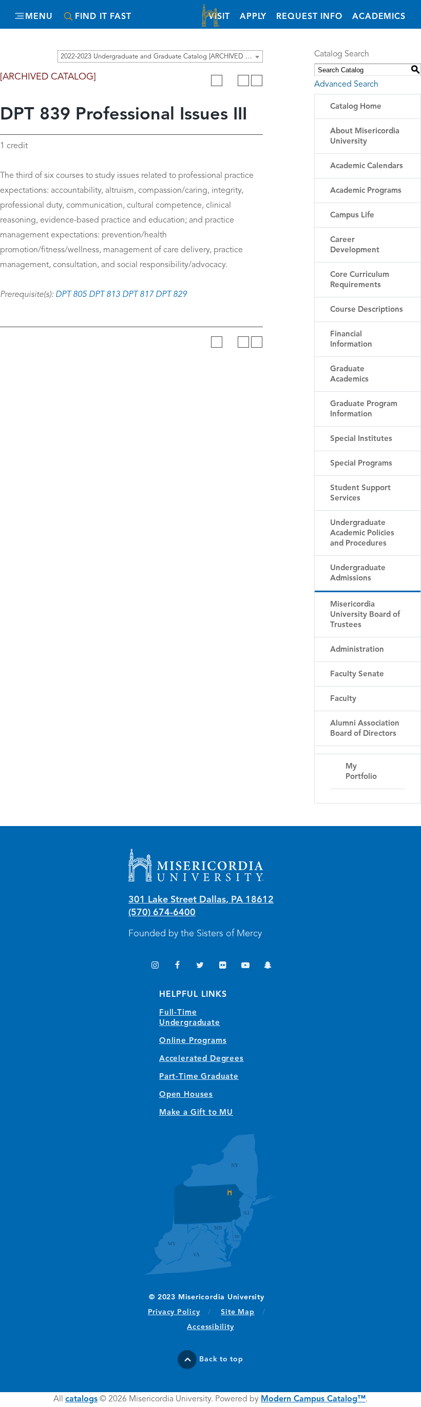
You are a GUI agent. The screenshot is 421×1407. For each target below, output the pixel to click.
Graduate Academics (349, 375)
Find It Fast (103, 17)
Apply (253, 17)
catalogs (81, 1399)
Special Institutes (361, 439)
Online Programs (192, 1041)
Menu (38, 17)
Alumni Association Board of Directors (364, 729)
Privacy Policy (179, 1312)
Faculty (343, 699)
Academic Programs (365, 191)
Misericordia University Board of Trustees (365, 615)
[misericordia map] (210, 1204)
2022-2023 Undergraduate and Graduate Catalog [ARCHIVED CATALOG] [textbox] (161, 56)
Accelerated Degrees (201, 1059)
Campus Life (352, 215)
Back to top (221, 1359)
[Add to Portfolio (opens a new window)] (216, 80)
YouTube (245, 966)
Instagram (155, 966)
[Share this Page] (230, 80)
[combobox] (160, 56)
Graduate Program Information (363, 409)
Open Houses (186, 1095)
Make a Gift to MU (196, 1113)
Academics (379, 17)
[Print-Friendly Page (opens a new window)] (243, 80)
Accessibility (210, 1327)
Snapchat (268, 966)
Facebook (177, 966)
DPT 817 (138, 295)
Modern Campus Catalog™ (313, 1399)
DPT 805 (71, 295)
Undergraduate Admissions (358, 573)
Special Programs (361, 464)
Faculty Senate (357, 674)
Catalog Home (355, 107)
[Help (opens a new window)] (256, 80)
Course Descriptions (366, 310)
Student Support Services (360, 493)
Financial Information (351, 340)
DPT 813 (104, 295)
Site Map (237, 1312)
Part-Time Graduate (199, 1077)
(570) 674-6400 (162, 912)
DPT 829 (171, 295)
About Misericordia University (364, 137)
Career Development (354, 245)
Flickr (223, 966)
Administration (357, 650)
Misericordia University (210, 16)
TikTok (132, 966)
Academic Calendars (366, 166)
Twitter (200, 966)
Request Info (309, 16)
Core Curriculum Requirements (359, 280)
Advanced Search (346, 85)
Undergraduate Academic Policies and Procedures (362, 533)
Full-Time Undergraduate (189, 1018)
